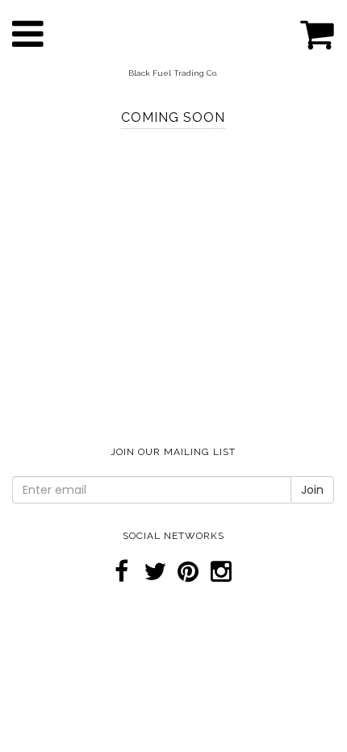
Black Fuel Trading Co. (173, 73)
